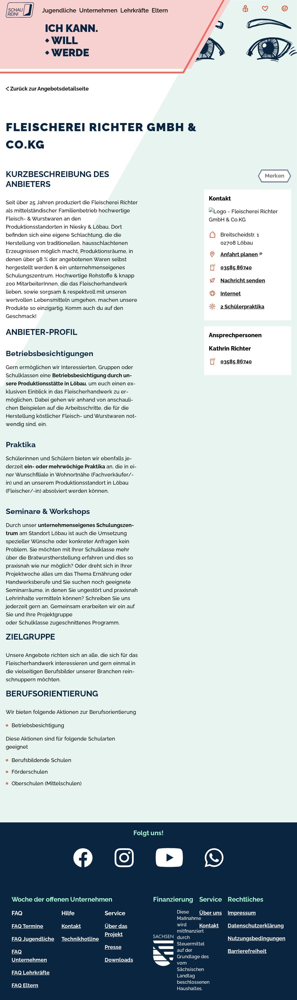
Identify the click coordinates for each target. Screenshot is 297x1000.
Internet (230, 293)
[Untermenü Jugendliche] (59, 11)
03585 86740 (236, 267)
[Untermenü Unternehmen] (98, 11)
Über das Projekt (116, 930)
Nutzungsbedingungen (256, 938)
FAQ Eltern (25, 985)
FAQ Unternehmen (29, 956)
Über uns (210, 913)
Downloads (119, 960)
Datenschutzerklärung (256, 926)
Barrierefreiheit (247, 951)
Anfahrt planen (239, 254)
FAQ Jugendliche (33, 939)
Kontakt (71, 926)
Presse (113, 947)
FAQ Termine (27, 926)
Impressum (242, 913)
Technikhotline (80, 939)
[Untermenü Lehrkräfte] (134, 11)
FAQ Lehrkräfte (31, 973)
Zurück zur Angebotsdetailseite (49, 89)
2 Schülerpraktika (242, 307)
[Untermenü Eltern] (160, 11)
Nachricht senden (242, 280)
